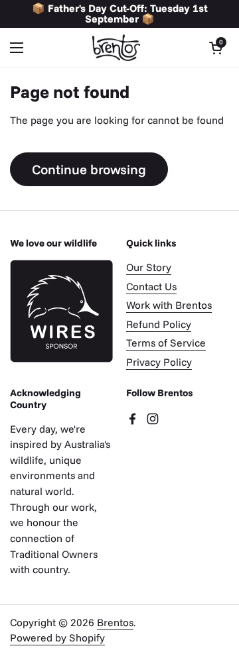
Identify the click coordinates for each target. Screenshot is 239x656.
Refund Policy (158, 324)
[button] (215, 47)
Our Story (148, 267)
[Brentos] (116, 47)
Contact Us (151, 286)
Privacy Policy (159, 361)
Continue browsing (89, 169)
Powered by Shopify (57, 637)
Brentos (115, 622)
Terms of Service (166, 342)
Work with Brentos (169, 304)
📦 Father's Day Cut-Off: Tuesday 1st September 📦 (120, 14)
